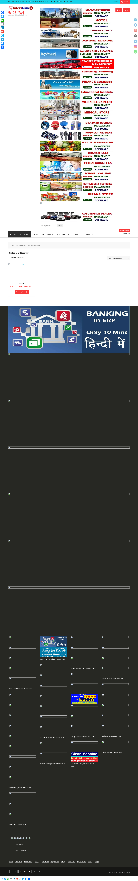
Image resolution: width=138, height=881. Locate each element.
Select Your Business (20, 234)
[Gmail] (2, 32)
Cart (90, 862)
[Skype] (2, 35)
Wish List (71, 862)
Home (36, 234)
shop (42, 234)
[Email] (2, 24)
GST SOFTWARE (16, 12)
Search (60, 226)
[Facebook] (2, 12)
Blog (69, 234)
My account (61, 234)
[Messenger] (2, 43)
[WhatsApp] (2, 20)
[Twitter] (2, 16)
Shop (36, 862)
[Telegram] (2, 39)
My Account (81, 862)
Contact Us (78, 234)
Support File (89, 234)
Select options (20, 292)
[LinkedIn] (2, 28)
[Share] (2, 47)
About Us (50, 234)
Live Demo (45, 862)
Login (97, 862)
